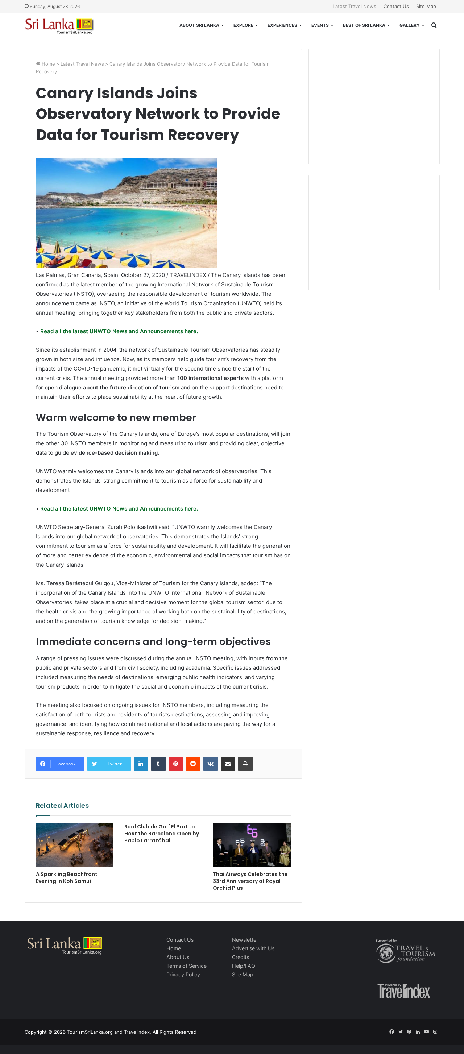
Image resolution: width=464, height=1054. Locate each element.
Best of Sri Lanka (364, 25)
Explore (243, 25)
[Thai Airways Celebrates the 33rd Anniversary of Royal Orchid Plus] (251, 845)
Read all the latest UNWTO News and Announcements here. (118, 331)
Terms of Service (186, 966)
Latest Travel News (354, 6)
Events (320, 25)
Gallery (409, 25)
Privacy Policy (183, 974)
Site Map (426, 6)
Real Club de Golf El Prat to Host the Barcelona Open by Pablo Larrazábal (161, 833)
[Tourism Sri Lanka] (64, 25)
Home (47, 64)
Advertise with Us (253, 948)
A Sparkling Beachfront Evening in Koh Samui (67, 878)
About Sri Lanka (199, 25)
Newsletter (245, 940)
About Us (177, 957)
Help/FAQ (243, 966)
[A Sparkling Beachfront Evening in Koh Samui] (74, 845)
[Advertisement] (374, 105)
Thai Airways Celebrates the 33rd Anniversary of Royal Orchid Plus (250, 881)
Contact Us (396, 6)
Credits (240, 957)
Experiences (282, 25)
